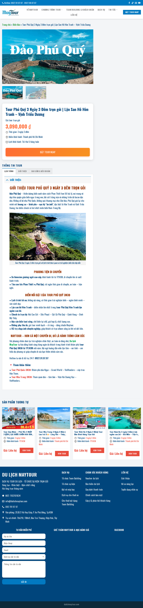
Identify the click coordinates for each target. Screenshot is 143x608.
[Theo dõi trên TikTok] (133, 3)
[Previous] (2, 434)
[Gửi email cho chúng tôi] (136, 3)
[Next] (141, 434)
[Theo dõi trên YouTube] (139, 3)
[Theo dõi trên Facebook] (129, 3)
